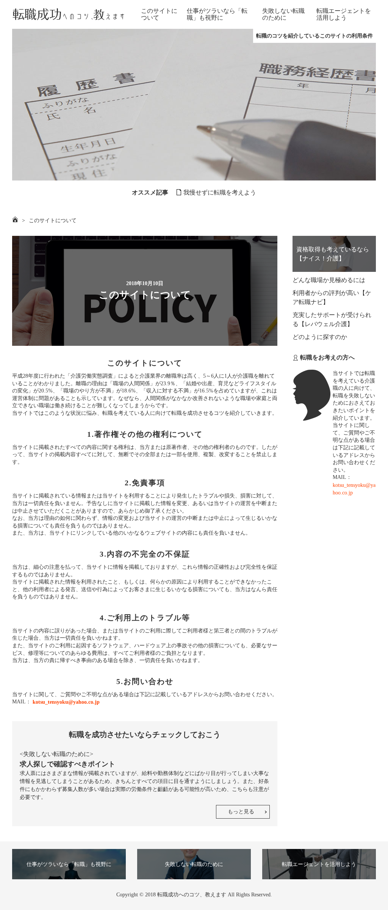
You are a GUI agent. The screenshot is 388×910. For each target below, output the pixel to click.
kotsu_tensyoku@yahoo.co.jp (65, 702)
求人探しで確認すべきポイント (67, 764)
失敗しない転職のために (283, 14)
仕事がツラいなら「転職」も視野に (217, 14)
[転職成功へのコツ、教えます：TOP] (69, 14)
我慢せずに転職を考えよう (219, 192)
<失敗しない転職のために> (56, 754)
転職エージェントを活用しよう (343, 14)
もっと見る (241, 811)
